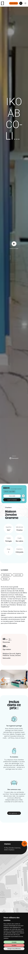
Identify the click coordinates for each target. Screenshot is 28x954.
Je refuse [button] (14, 945)
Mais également (13, 813)
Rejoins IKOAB (13, 3)
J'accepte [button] (14, 942)
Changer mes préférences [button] (14, 948)
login (20, 3)
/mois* (16, 488)
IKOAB (2, 3)
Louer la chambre (12, 500)
